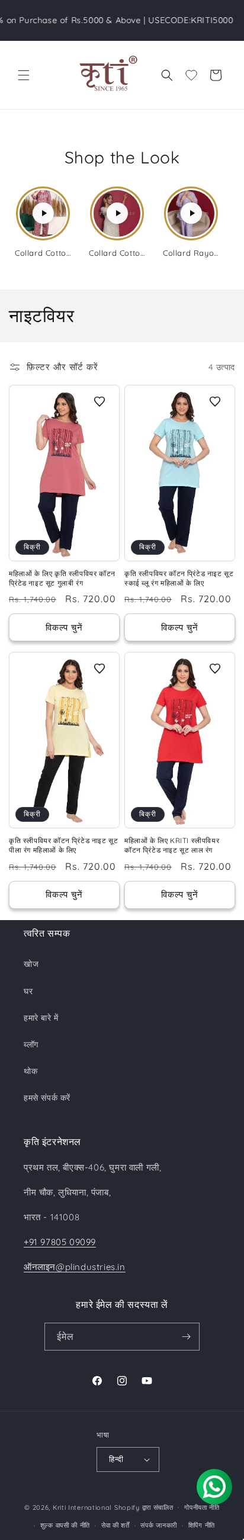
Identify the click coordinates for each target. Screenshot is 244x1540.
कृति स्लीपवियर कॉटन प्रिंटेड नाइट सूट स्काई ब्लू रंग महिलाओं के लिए (178, 578)
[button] (24, 75)
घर (28, 991)
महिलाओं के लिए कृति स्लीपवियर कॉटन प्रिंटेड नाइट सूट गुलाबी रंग (62, 578)
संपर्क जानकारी (158, 1525)
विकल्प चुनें (64, 627)
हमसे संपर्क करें (47, 1097)
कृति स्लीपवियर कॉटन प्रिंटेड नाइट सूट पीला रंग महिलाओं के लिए (63, 845)
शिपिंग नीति (201, 1525)
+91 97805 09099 (60, 1242)
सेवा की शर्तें (115, 1525)
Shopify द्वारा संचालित (144, 1507)
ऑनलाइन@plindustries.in (75, 1266)
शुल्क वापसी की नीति (65, 1525)
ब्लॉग (31, 1044)
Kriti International (82, 1507)
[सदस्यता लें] (186, 1337)
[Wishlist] (191, 75)
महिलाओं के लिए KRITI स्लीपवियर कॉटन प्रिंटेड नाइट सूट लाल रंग (171, 845)
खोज (31, 964)
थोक (30, 1071)
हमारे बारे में (41, 1017)
